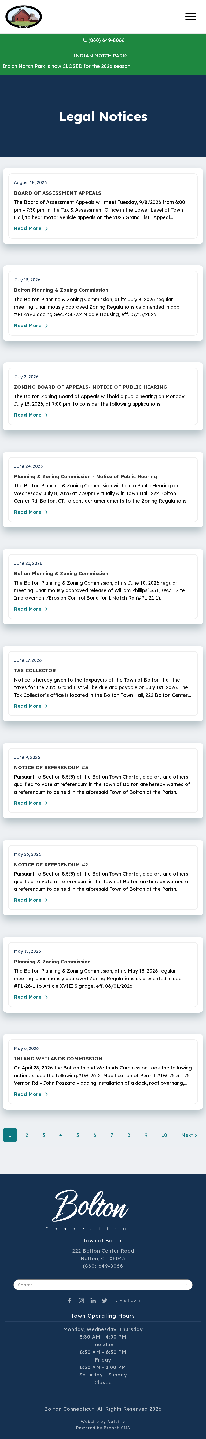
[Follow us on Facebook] (70, 1300)
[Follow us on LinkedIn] (93, 1300)
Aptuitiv (116, 1421)
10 (164, 1135)
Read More (27, 228)
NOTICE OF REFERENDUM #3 (51, 768)
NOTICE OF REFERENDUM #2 (51, 865)
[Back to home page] (23, 16)
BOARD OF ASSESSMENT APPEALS (57, 193)
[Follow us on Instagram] (81, 1300)
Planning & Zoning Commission (52, 962)
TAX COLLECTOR (35, 671)
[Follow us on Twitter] (105, 1300)
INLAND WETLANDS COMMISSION (58, 1059)
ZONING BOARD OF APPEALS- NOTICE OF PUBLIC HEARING (90, 387)
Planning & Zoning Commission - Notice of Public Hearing (85, 477)
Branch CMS (117, 1427)
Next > (189, 1135)
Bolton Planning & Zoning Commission (61, 290)
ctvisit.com (127, 1300)
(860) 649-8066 (106, 40)
